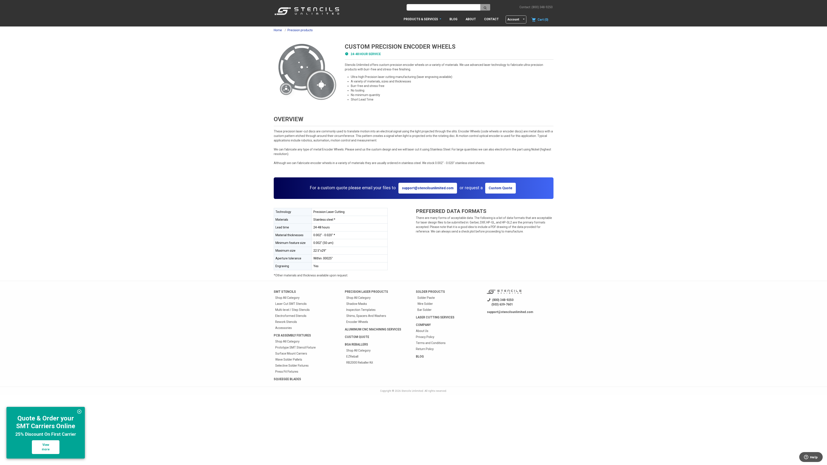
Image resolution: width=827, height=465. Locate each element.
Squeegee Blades (287, 379)
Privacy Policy (425, 337)
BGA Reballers (356, 344)
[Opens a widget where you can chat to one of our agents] (811, 457)
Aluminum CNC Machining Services (373, 329)
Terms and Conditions (431, 343)
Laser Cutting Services (435, 317)
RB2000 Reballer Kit (359, 362)
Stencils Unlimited (412, 390)
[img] (79, 411)
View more (46, 447)
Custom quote (357, 337)
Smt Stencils (285, 291)
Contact (491, 19)
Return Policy (425, 349)
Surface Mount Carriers (291, 353)
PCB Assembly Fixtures (292, 335)
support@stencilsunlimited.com (428, 188)
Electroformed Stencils (290, 316)
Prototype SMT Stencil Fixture (295, 347)
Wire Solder (425, 303)
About (471, 19)
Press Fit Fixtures (286, 371)
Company (423, 325)
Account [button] (513, 19)
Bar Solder (424, 310)
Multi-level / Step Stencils (292, 310)
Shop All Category (287, 297)
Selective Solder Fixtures (292, 365)
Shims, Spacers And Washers (366, 316)
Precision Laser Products (366, 291)
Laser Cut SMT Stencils (291, 303)
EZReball (352, 356)
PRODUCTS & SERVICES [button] (421, 19)
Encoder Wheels (357, 322)
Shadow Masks (356, 303)
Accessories (283, 328)
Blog (453, 19)
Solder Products (430, 291)
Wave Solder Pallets (288, 359)
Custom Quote (500, 188)
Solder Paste (426, 297)
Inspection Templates (361, 310)
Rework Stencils (286, 322)
